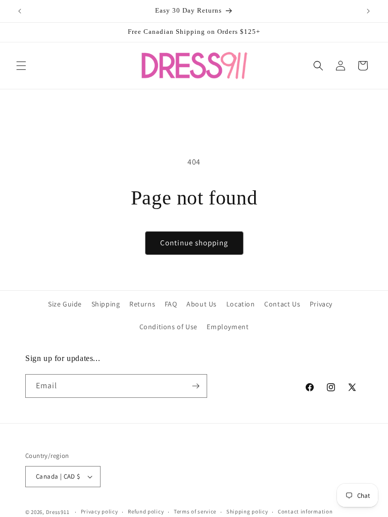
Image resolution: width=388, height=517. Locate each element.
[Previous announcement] (20, 11)
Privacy (321, 303)
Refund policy (146, 511)
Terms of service (195, 511)
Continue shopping (194, 242)
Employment (228, 326)
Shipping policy (247, 511)
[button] (21, 66)
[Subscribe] (195, 386)
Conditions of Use (168, 326)
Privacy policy (99, 511)
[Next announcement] (368, 11)
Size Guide (65, 303)
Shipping (105, 303)
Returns (142, 303)
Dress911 (58, 511)
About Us (201, 303)
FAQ (171, 303)
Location (240, 303)
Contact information (305, 511)
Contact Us (282, 303)
